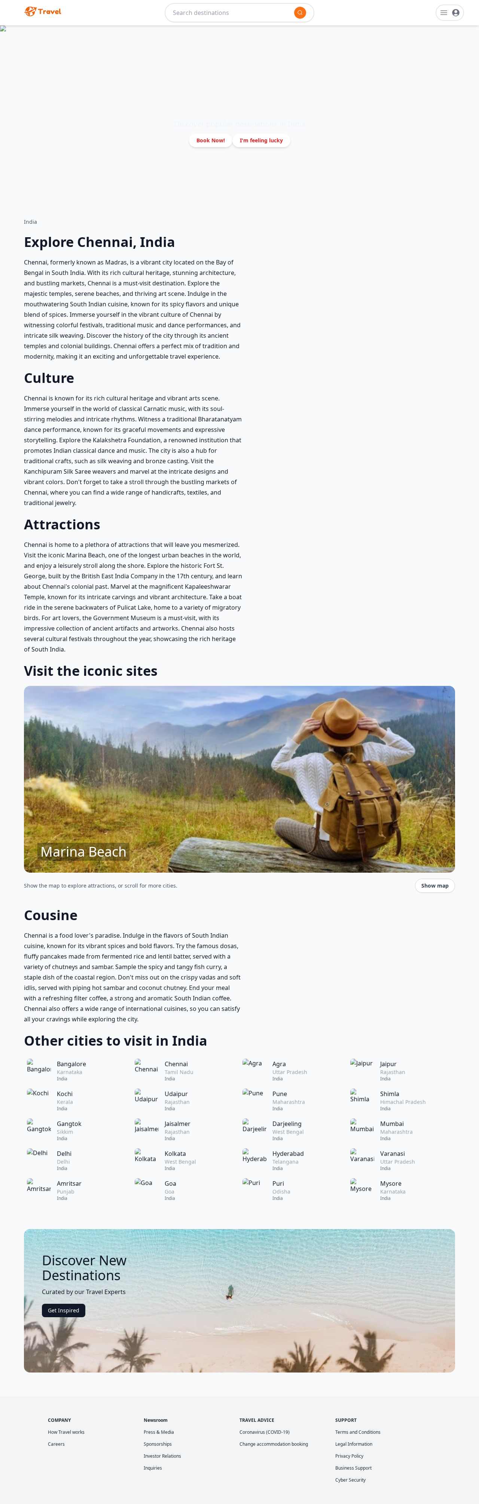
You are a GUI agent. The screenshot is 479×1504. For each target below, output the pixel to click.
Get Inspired (63, 1310)
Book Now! (210, 140)
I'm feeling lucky (261, 140)
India (30, 221)
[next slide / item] (450, 779)
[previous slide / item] (29, 779)
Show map (435, 885)
